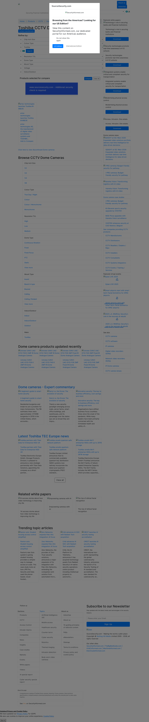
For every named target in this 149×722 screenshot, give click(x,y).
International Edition (74, 46)
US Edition (58, 46)
